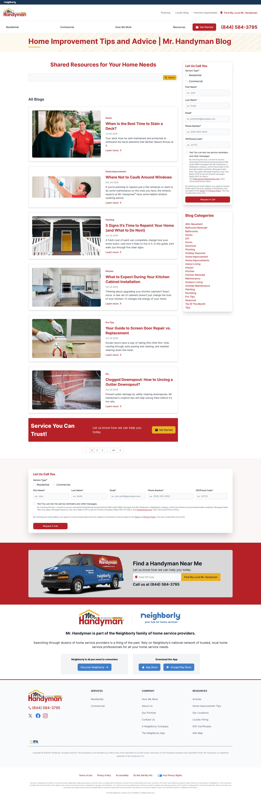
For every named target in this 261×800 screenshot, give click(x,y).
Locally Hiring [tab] (182, 12)
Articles (197, 699)
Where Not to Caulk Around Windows (139, 177)
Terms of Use (85, 775)
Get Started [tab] (206, 27)
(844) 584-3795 (164, 584)
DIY (187, 238)
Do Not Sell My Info (142, 775)
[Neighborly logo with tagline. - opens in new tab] (160, 617)
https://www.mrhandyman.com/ (206, 179)
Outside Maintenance (197, 285)
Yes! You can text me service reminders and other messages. (67, 503)
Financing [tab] (165, 12)
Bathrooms (191, 231)
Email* (188, 113)
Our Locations (201, 712)
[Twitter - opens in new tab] (30, 715)
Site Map (198, 733)
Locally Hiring (200, 719)
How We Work (150, 699)
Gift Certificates (202, 726)
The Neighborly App (153, 733)
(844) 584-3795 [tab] (239, 27)
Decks (109, 118)
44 (113, 450)
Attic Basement (194, 224)
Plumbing (190, 292)
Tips (187, 307)
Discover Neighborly (92, 667)
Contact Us (148, 719)
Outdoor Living (194, 282)
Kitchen (109, 271)
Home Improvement (116, 171)
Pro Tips (110, 322)
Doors (188, 242)
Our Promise (149, 712)
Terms (202, 191)
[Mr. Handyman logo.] (101, 617)
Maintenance (192, 278)
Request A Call (207, 199)
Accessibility (122, 775)
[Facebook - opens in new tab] (38, 715)
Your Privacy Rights (172, 775)
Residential (195, 75)
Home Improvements (197, 260)
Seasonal (190, 300)
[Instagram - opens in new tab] (45, 715)
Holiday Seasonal (195, 253)
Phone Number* (193, 126)
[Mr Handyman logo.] (15, 12)
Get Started (165, 429)
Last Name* (191, 100)
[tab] (238, 13)
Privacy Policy (215, 191)
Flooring (190, 249)
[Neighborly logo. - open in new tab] (10, 2)
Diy (107, 374)
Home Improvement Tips (207, 705)
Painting (110, 219)
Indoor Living (192, 263)
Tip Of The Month (195, 303)
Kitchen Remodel (195, 274)
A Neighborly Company (155, 726)
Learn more (112, 150)
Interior (189, 267)
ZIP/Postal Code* (194, 139)
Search (171, 77)
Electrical (190, 245)
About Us (147, 705)
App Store (151, 667)
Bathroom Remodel (196, 227)
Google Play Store (181, 667)
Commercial (196, 81)
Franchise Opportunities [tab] (206, 12)
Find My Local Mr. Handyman (201, 577)
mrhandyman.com (144, 510)
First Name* (191, 87)
